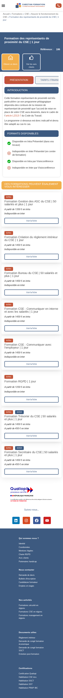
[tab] (19, 80)
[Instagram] (26, 520)
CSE (27, 14)
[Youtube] (47, 520)
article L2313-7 (13, 115)
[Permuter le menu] (3, 5)
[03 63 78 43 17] (58, 5)
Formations (17, 14)
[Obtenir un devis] (10, 57)
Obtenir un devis (10, 64)
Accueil (6, 14)
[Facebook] (36, 520)
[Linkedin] (16, 520)
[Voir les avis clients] (31, 57)
